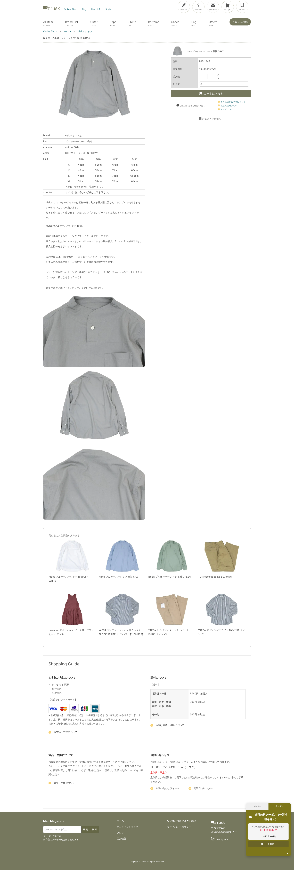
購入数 (176, 76)
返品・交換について (229, 105)
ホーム (120, 820)
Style (108, 9)
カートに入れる (213, 93)
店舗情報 (121, 838)
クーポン (279, 806)
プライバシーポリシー (179, 826)
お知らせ (257, 806)
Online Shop (70, 9)
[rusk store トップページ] (51, 9)
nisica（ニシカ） (74, 135)
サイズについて (227, 109)
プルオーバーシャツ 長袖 (78, 141)
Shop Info (96, 9)
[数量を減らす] (218, 78)
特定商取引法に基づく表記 (181, 820)
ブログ (120, 832)
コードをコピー (268, 843)
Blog (83, 9)
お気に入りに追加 (211, 118)
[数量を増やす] (218, 74)
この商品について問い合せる (232, 102)
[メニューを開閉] (280, 6)
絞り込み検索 (241, 22)
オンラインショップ (127, 826)
